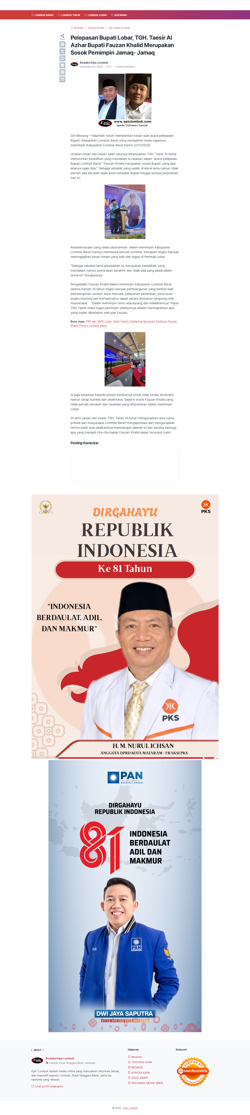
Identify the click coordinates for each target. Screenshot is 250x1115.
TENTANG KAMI (141, 1062)
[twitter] (62, 51)
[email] (62, 79)
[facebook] (62, 44)
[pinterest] (62, 72)
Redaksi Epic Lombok (60, 1058)
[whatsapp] (62, 58)
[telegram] (62, 65)
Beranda (136, 1057)
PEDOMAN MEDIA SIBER (147, 1083)
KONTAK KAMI (140, 1072)
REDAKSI (137, 1067)
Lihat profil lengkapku (48, 1086)
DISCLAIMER (139, 1077)
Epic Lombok (130, 1107)
